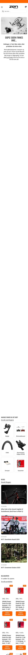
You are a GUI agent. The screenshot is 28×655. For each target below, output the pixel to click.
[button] (25, 7)
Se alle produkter (6, 581)
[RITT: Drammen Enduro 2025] (14, 553)
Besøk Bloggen (6, 482)
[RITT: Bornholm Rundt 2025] (14, 524)
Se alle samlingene (7, 420)
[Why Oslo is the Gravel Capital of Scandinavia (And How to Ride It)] (14, 494)
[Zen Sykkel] (14, 7)
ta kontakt (9, 57)
